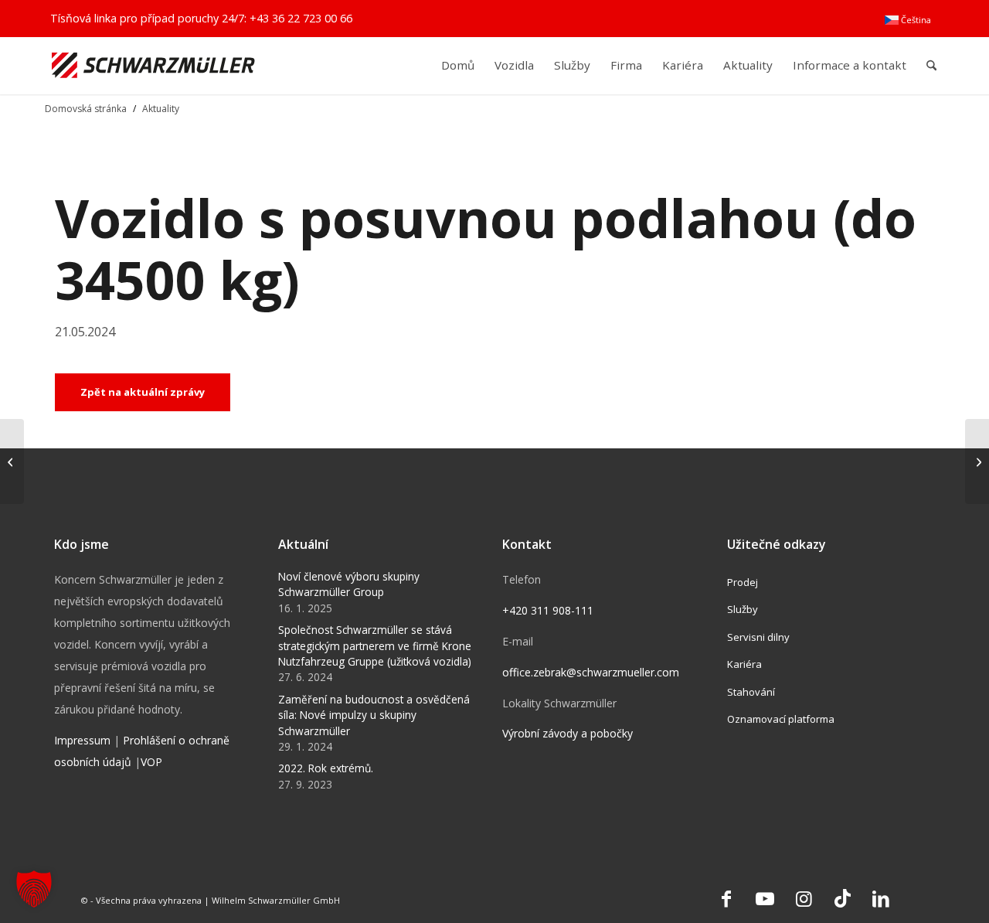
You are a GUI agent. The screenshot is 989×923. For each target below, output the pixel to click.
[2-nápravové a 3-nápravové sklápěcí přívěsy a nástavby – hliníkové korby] (12, 461)
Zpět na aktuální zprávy (142, 392)
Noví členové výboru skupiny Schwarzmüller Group (349, 584)
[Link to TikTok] (842, 898)
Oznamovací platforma (780, 719)
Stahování (751, 692)
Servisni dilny (758, 637)
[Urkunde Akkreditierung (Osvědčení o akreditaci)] (977, 461)
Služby (742, 609)
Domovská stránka (86, 108)
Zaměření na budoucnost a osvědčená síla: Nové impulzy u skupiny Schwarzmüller (374, 715)
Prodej (742, 582)
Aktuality (160, 108)
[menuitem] (908, 20)
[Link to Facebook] (726, 898)
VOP (151, 761)
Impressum (82, 740)
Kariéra (744, 664)
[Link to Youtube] (765, 898)
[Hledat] (931, 65)
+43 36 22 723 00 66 (301, 18)
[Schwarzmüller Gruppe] (153, 65)
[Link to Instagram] (803, 898)
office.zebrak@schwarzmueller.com (590, 672)
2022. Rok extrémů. (325, 768)
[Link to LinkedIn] (880, 898)
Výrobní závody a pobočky (567, 733)
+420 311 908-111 (547, 610)
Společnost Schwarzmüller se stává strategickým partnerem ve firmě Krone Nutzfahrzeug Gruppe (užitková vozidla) (374, 645)
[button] (34, 889)
